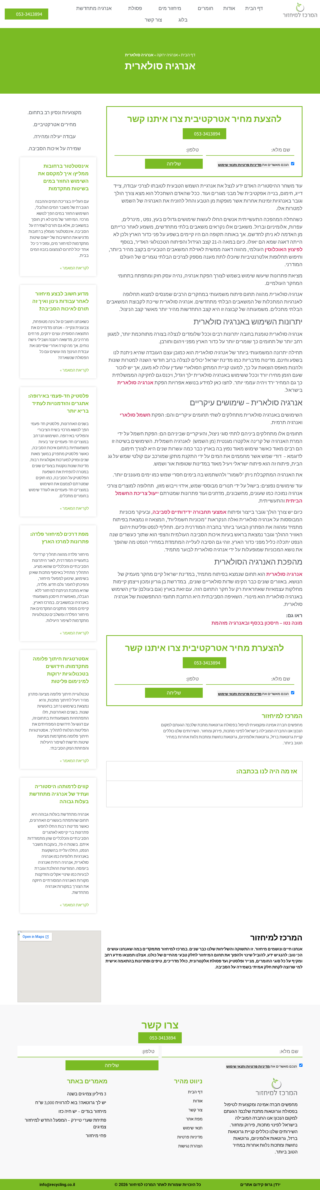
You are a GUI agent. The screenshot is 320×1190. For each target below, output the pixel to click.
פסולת (135, 8)
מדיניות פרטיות (249, 164)
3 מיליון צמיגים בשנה (86, 1094)
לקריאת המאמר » (74, 268)
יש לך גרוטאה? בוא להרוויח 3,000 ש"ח (70, 1102)
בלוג (183, 20)
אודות (229, 8)
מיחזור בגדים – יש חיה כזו (82, 1111)
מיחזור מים (169, 8)
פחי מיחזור (96, 1135)
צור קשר (153, 20)
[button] (114, 771)
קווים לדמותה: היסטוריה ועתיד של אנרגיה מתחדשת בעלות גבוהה (59, 794)
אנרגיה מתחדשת (94, 8)
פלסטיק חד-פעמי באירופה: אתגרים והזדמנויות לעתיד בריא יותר (58, 403)
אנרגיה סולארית (135, 382)
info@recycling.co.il (57, 1184)
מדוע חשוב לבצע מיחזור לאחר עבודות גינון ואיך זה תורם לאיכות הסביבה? (60, 301)
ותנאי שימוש (227, 164)
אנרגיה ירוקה (167, 55)
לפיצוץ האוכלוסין (283, 249)
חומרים (205, 8)
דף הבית (254, 8)
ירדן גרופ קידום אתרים (260, 1184)
